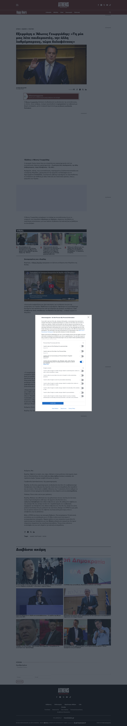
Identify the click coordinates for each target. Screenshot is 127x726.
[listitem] (63, 343)
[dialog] (63, 363)
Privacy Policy (72, 408)
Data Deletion (55, 408)
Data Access (63, 408)
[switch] (82, 346)
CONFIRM (53, 403)
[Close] (89, 317)
